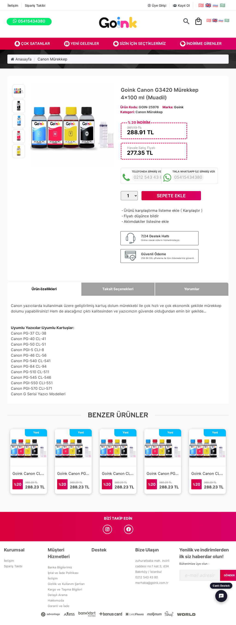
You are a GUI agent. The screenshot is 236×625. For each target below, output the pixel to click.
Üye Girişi (158, 5)
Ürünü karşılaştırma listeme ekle (150, 210)
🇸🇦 (222, 5)
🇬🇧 (208, 5)
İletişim (13, 5)
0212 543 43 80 (146, 577)
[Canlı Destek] (221, 596)
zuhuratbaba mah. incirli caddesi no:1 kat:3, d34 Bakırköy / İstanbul (152, 566)
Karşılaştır (191, 210)
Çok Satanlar (35, 43)
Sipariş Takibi (35, 5)
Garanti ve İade (58, 606)
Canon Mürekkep (52, 59)
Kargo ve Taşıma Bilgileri (65, 589)
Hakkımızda (56, 600)
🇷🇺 (215, 5)
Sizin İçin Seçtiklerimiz (142, 43)
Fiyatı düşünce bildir (140, 216)
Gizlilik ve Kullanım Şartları (66, 584)
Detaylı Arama (57, 595)
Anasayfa (23, 59)
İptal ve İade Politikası (63, 573)
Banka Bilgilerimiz (60, 567)
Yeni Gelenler (84, 43)
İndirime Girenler (203, 43)
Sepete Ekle (171, 195)
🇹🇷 (201, 5)
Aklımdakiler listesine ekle (145, 221)
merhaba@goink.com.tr (151, 583)
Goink (178, 107)
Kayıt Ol (183, 5)
